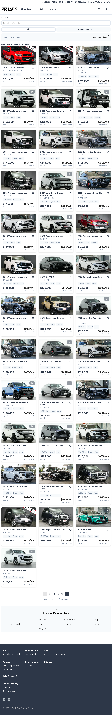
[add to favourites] (33, 68)
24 (62, 594)
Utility (96, 624)
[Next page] (67, 594)
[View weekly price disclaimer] (33, 81)
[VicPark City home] (9, 9)
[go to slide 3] (18, 63)
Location (11, 692)
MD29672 (29, 666)
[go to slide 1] (14, 63)
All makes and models (12, 654)
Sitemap (48, 662)
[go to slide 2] (16, 63)
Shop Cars (26, 9)
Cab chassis (42, 620)
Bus (15, 620)
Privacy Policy (27, 708)
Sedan (69, 624)
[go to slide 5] (22, 63)
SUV (42, 624)
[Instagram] (9, 699)
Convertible (69, 620)
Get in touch (8, 688)
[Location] (107, 9)
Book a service (31, 654)
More (50, 9)
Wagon (42, 629)
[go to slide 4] (20, 63)
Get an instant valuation (55, 654)
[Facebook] (4, 699)
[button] (28, 29)
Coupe (97, 620)
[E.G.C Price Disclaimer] (7, 81)
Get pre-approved (11, 666)
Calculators (8, 670)
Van (15, 629)
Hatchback (15, 624)
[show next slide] (32, 57)
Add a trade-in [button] (99, 37)
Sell (41, 9)
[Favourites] (99, 9)
